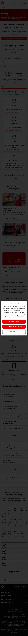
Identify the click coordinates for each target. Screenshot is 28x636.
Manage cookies (14, 331)
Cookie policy (20, 316)
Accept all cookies (14, 321)
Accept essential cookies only (14, 326)
